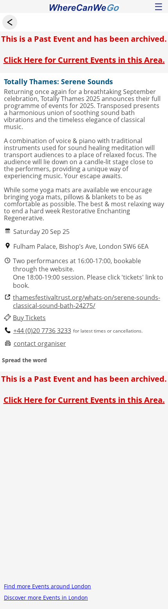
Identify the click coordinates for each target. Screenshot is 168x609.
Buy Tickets (29, 318)
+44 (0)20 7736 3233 (42, 331)
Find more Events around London (47, 586)
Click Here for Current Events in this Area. (84, 60)
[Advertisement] (84, 497)
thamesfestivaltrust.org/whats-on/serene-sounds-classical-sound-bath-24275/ (86, 302)
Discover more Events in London (46, 597)
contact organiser (40, 344)
